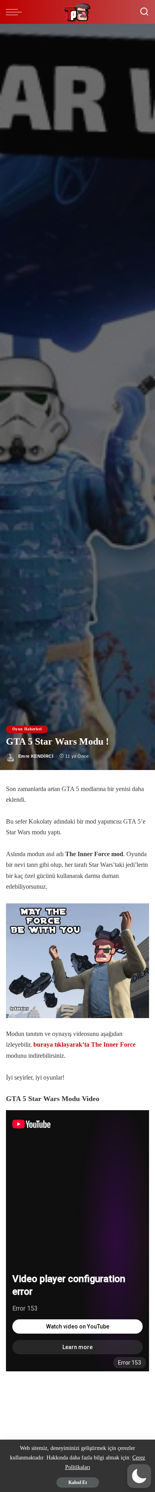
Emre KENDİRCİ (35, 756)
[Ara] (144, 12)
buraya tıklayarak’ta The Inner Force (84, 1044)
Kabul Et (77, 1482)
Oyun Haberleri (27, 729)
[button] (139, 1476)
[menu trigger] (16, 12)
